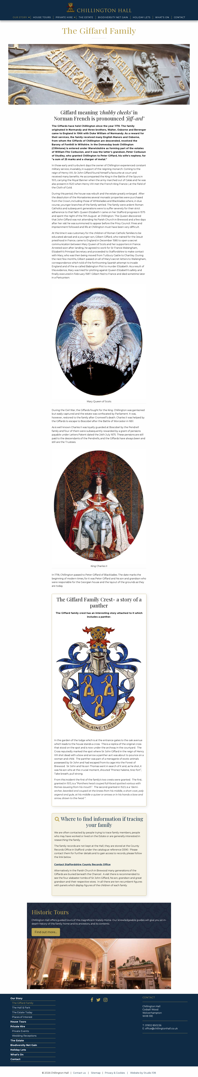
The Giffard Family (22, 1003)
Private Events (20, 1031)
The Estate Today (22, 1012)
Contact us (79, 1072)
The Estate (86, 17)
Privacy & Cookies (117, 1072)
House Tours (42, 17)
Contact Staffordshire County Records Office (82, 864)
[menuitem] (20, 17)
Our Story (20, 17)
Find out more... (46, 932)
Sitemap (96, 1072)
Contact (179, 17)
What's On (162, 17)
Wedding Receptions (24, 1035)
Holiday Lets (141, 17)
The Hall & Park (21, 1007)
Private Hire (64, 17)
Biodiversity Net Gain (113, 17)
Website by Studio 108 (143, 1072)
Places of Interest (22, 1017)
